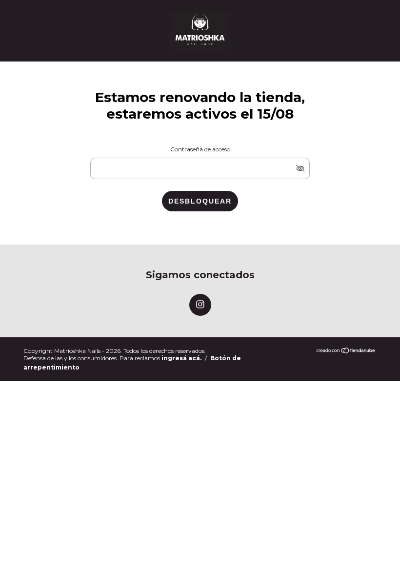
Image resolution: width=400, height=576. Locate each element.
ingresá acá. (181, 358)
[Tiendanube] (346, 351)
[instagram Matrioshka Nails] (200, 305)
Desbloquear (200, 201)
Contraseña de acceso (200, 149)
